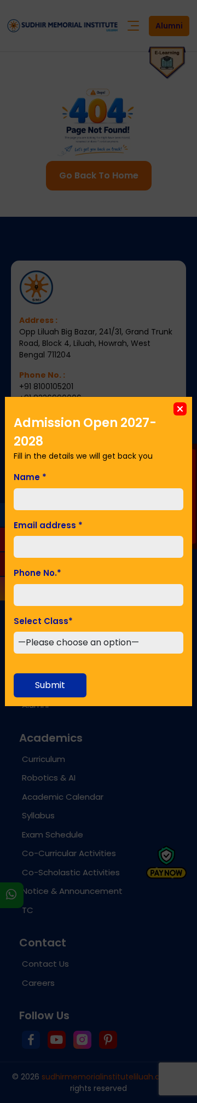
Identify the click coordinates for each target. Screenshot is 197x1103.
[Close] (180, 408)
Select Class (43, 621)
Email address (48, 525)
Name (30, 477)
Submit (50, 685)
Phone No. (37, 573)
